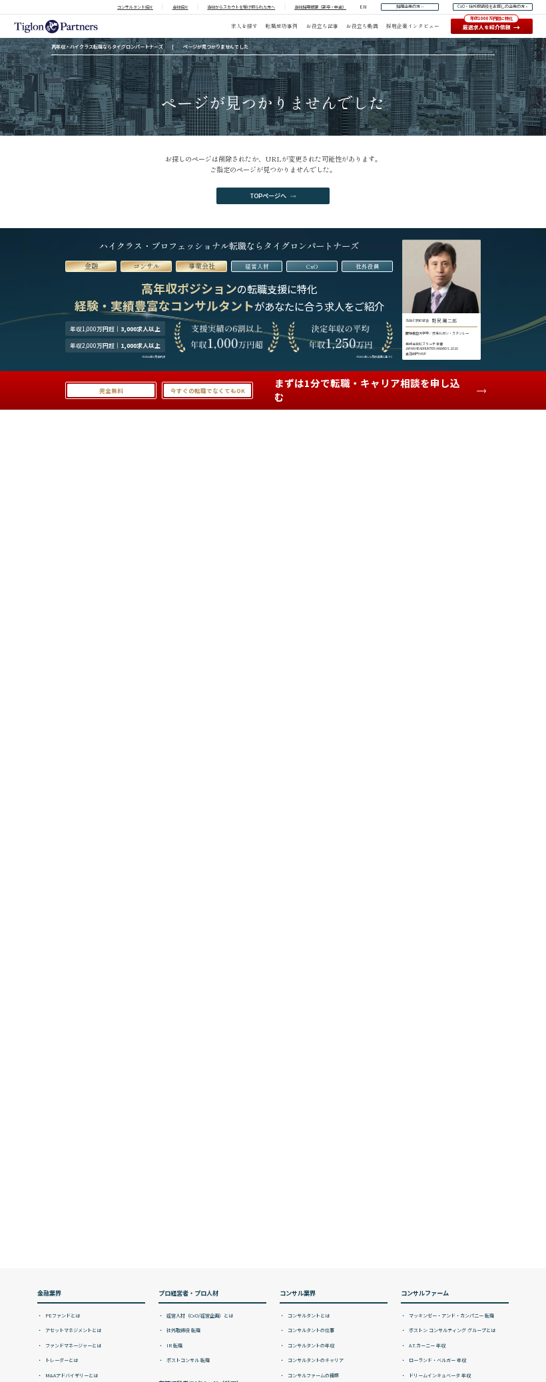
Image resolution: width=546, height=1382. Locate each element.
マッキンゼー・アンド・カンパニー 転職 (451, 1315)
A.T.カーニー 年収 (426, 1345)
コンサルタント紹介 (135, 7)
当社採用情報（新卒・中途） (320, 7)
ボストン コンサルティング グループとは (451, 1330)
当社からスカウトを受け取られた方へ (241, 7)
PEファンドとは (62, 1315)
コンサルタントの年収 (310, 1345)
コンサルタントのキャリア (315, 1360)
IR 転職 (173, 1345)
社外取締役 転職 (182, 1330)
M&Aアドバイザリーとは (71, 1375)
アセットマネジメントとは (72, 1330)
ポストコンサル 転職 (187, 1360)
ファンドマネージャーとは (72, 1345)
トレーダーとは (61, 1360)
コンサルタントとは (308, 1315)
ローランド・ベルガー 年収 (437, 1360)
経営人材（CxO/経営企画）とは (199, 1315)
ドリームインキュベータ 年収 (439, 1375)
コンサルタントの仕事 (310, 1330)
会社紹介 (180, 7)
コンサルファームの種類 (312, 1375)
